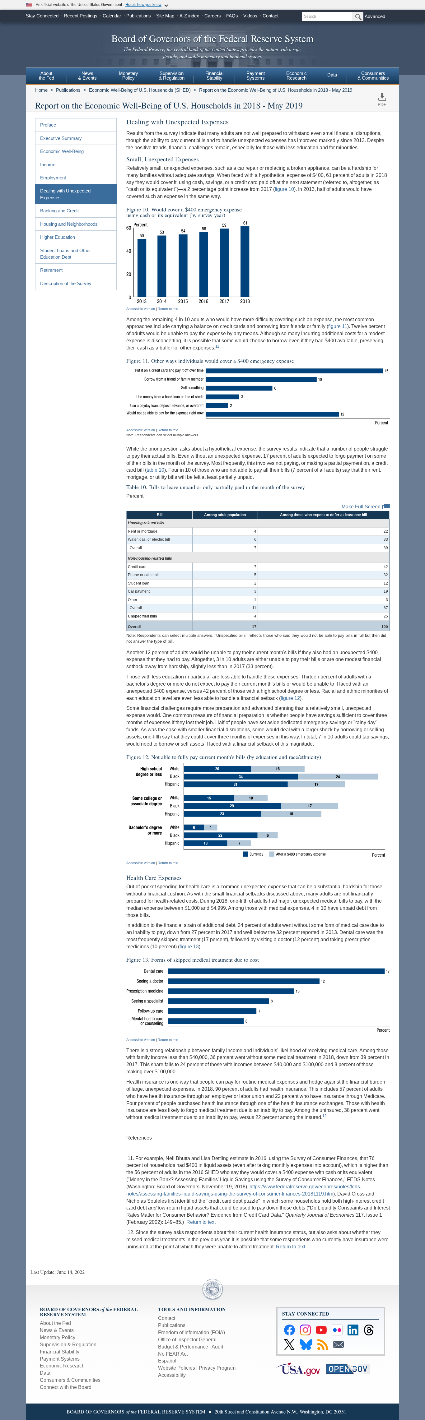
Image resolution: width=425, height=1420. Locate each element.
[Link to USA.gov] (301, 1368)
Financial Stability (59, 1351)
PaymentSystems (255, 76)
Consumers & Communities (373, 76)
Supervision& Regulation (171, 76)
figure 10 (284, 189)
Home (41, 90)
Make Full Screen (361, 506)
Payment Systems (60, 1359)
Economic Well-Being (62, 151)
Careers (212, 15)
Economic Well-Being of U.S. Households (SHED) (140, 90)
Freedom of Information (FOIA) (191, 1332)
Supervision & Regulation (68, 1344)
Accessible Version (140, 309)
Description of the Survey (65, 283)
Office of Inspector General (187, 1339)
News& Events (87, 76)
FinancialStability (214, 76)
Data (332, 74)
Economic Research (62, 1365)
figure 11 (337, 326)
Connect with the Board (65, 1387)
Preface (48, 124)
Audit (217, 1346)
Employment (53, 177)
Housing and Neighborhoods (69, 224)
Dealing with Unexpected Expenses (65, 194)
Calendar (112, 15)
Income (47, 164)
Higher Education (57, 237)
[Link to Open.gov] (350, 1368)
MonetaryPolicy (128, 76)
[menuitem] (46, 76)
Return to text (168, 309)
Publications (138, 15)
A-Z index (189, 15)
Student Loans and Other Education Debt (65, 254)
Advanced (375, 16)
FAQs (232, 15)
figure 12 (290, 698)
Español (167, 1360)
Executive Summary (61, 138)
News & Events (57, 1330)
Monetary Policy (57, 1337)
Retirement (51, 270)
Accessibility (172, 1375)
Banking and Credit (59, 210)
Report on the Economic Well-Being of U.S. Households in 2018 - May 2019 (275, 90)
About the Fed (55, 1323)
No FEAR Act (173, 1354)
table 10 (155, 470)
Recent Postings (80, 15)
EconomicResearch (296, 76)
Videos (250, 15)
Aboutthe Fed (46, 76)
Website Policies (176, 1368)
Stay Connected (42, 15)
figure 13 (189, 946)
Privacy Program (217, 1368)
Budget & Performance (183, 1346)
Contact (270, 15)
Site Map (165, 15)
